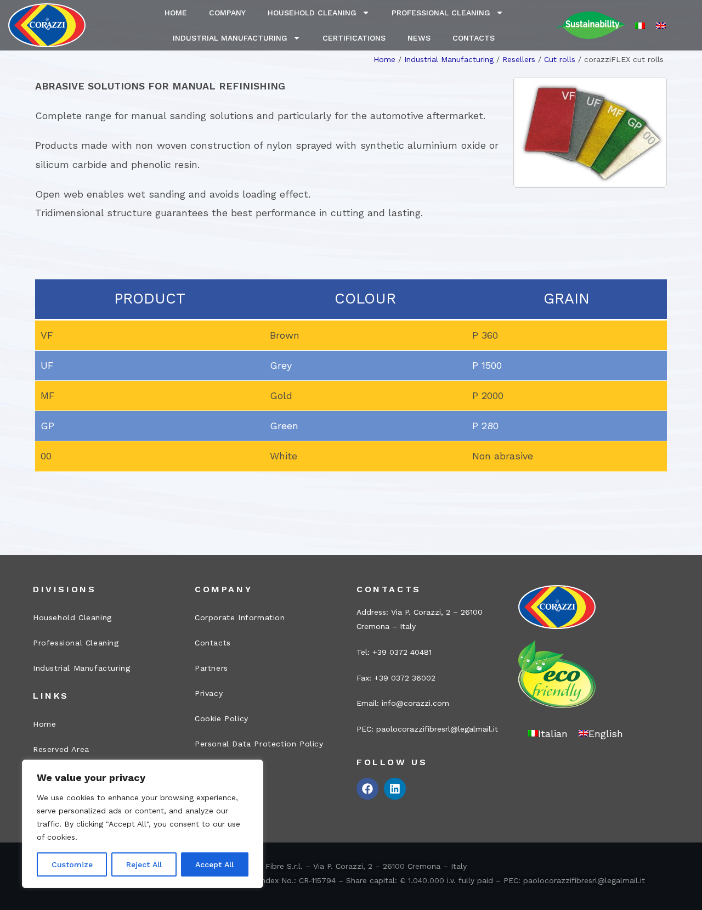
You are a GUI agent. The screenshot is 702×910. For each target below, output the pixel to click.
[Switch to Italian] (640, 25)
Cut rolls (559, 59)
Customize (72, 864)
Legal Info (215, 769)
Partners (211, 668)
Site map (213, 794)
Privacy (209, 693)
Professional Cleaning (441, 12)
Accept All (214, 864)
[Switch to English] (660, 25)
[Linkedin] (395, 789)
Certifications (354, 37)
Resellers (518, 59)
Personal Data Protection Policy (259, 743)
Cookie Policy (221, 718)
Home (176, 12)
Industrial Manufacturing (230, 37)
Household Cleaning (312, 12)
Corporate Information (240, 617)
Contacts (473, 37)
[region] (142, 824)
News (419, 37)
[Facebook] (367, 789)
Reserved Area (61, 749)
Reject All (144, 864)
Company (227, 12)
